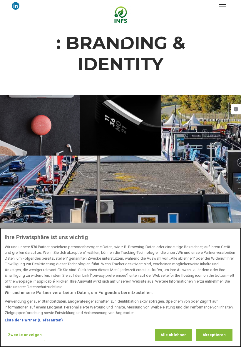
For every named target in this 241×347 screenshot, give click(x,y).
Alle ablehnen (173, 335)
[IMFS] (121, 14)
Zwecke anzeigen (25, 335)
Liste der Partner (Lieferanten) (34, 320)
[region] (120, 287)
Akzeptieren (214, 335)
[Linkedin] (15, 6)
